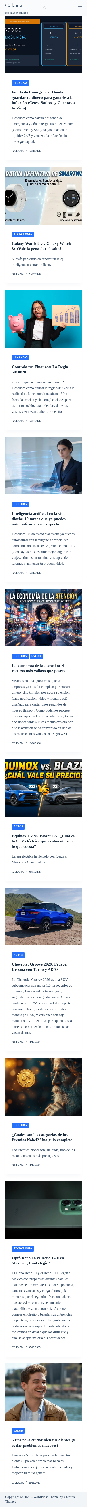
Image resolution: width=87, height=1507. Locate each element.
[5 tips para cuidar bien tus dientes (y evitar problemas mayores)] (43, 1392)
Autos (18, 826)
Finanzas (21, 83)
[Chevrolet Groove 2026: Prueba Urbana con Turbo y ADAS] (43, 916)
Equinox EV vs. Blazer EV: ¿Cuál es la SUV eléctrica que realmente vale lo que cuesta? (43, 841)
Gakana (13, 5)
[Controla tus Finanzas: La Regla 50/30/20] (43, 319)
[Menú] (80, 8)
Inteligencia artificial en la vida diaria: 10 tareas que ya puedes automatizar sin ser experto (39, 518)
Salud (36, 656)
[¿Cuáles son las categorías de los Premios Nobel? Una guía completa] (43, 1086)
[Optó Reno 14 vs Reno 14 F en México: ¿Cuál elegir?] (43, 1210)
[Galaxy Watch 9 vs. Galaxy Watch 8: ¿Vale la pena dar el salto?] (43, 196)
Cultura (20, 504)
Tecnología (23, 234)
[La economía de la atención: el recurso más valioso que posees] (43, 617)
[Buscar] (44, 7)
